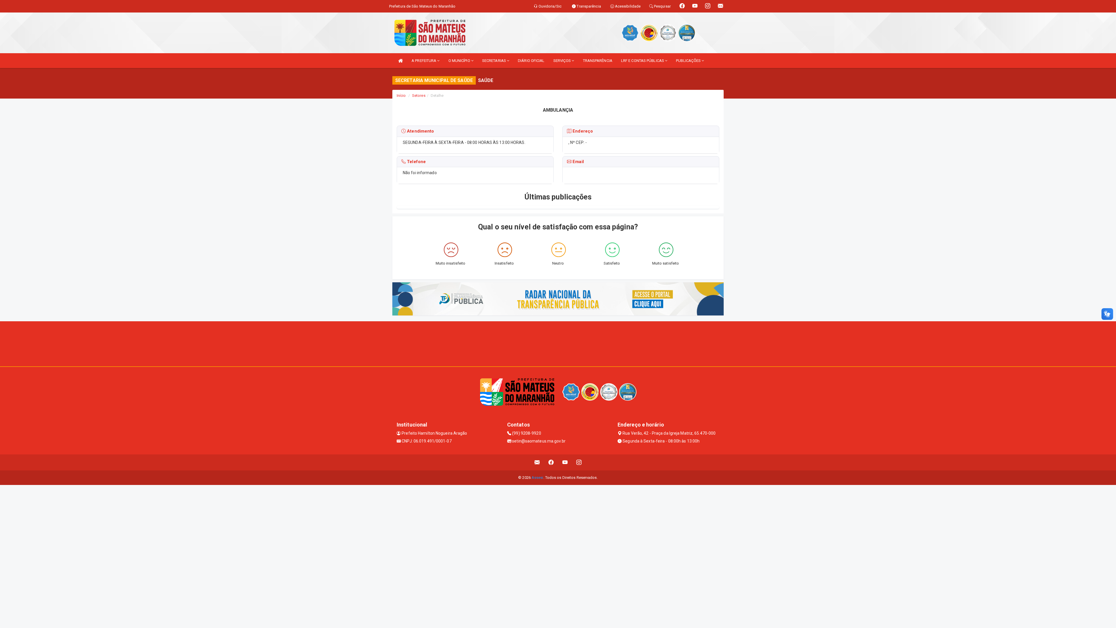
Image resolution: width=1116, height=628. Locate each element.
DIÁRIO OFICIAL (531, 60)
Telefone (416, 161)
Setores (418, 95)
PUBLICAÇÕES (689, 60)
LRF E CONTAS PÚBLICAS (643, 60)
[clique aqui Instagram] (579, 462)
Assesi (537, 477)
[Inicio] (400, 60)
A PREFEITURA (424, 60)
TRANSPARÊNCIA (597, 60)
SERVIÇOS (562, 60)
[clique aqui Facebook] (551, 462)
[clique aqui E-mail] (537, 462)
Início (401, 95)
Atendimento (420, 131)
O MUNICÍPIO (459, 60)
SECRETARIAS (494, 60)
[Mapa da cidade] (558, 343)
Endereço (582, 131)
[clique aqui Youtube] (565, 462)
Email (577, 161)
